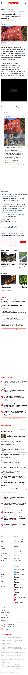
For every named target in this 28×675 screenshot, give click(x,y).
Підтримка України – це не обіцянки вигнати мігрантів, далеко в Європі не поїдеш (13, 300)
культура (22, 230)
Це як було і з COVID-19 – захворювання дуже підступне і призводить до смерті (13, 313)
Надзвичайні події (5, 555)
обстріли (4, 233)
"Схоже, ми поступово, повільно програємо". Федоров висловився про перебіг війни (14, 398)
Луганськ (3, 586)
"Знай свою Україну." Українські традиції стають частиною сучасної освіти (12, 324)
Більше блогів (14, 329)
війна (16, 230)
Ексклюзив (16, 551)
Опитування (17, 558)
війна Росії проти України (13, 233)
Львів (2, 571)
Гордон (2, 7)
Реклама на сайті (5, 612)
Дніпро (2, 581)
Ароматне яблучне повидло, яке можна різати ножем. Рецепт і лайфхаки (14, 525)
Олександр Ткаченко (6, 237)
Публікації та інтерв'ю (19, 539)
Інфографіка (4, 558)
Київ (3, 230)
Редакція (3, 610)
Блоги (15, 543)
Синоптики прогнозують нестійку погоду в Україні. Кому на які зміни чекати (12, 461)
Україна (11, 230)
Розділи (16, 533)
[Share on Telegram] (15, 227)
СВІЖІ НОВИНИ (6, 425)
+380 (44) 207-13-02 (8, 627)
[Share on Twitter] (12, 227)
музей (22, 233)
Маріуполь (3, 583)
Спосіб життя (4, 553)
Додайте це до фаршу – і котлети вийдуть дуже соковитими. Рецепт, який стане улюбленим (15, 505)
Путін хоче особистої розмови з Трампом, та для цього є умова (13, 306)
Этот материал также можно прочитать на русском (14, 23)
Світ (2, 543)
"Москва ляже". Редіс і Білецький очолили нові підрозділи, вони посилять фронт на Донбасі (15, 413)
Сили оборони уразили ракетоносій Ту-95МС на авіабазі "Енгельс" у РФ (13, 430)
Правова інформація (6, 615)
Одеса (2, 574)
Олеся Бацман (19, 587)
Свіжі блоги (5, 297)
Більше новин (14, 488)
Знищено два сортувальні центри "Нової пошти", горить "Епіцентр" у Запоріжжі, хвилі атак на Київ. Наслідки (14, 456)
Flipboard (18, 592)
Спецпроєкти (17, 562)
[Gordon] (13, 3)
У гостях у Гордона (18, 541)
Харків (2, 579)
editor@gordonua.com (9, 629)
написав (22, 53)
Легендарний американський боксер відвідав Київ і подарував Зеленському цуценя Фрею (14, 390)
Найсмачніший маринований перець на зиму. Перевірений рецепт (7, 287)
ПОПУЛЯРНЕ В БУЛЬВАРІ (9, 492)
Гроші (2, 541)
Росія (7, 230)
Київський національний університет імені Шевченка (13, 235)
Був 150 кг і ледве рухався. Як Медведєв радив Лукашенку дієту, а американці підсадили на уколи (15, 518)
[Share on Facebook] (9, 227)
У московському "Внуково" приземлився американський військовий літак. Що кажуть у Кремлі (15, 405)
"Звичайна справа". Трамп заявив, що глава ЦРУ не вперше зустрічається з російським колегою (14, 466)
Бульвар (4, 273)
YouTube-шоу (17, 560)
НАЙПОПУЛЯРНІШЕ (7, 377)
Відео (15, 555)
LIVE (15, 548)
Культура (3, 548)
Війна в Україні (9, 7)
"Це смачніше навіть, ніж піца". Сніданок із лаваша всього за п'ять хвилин (15, 511)
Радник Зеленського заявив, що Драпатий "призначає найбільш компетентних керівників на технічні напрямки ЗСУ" (15, 383)
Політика (3, 539)
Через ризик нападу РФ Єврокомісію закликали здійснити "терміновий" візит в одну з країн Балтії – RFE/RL (14, 449)
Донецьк (3, 576)
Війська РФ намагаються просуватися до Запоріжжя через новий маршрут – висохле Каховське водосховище (12, 443)
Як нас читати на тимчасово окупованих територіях (6, 619)
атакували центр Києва (10, 196)
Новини (3, 533)
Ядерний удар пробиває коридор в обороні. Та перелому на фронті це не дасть (13, 319)
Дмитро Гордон (20, 569)
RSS (17, 594)
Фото (15, 553)
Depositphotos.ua (20, 645)
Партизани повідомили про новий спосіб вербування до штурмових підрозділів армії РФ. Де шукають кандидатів (14, 477)
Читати (23, 242)
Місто (2, 566)
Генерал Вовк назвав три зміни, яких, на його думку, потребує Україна (13, 471)
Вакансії (3, 607)
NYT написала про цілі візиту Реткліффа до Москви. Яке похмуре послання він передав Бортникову (13, 484)
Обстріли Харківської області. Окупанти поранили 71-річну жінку (8, 263)
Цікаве (2, 560)
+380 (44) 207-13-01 (8, 624)
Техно (2, 551)
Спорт (2, 546)
